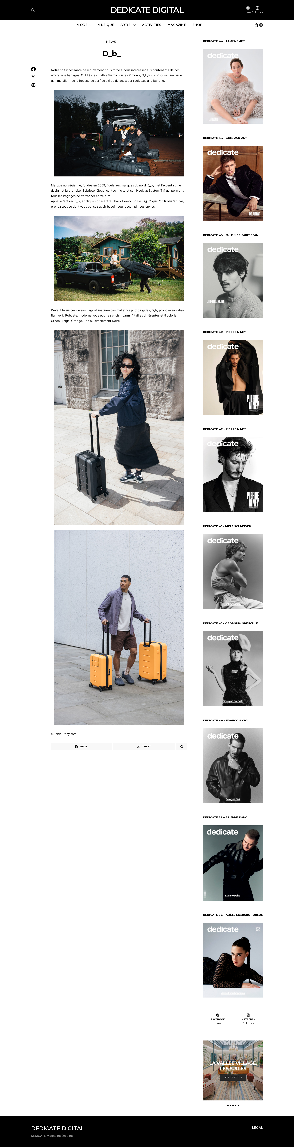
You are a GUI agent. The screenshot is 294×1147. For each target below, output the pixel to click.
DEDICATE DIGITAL (146, 10)
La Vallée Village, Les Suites (233, 1065)
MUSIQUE (106, 25)
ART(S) (126, 25)
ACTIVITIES (151, 25)
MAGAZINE (177, 25)
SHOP (197, 25)
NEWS (111, 42)
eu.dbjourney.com (63, 734)
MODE (82, 25)
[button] (228, 1105)
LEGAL (257, 1128)
